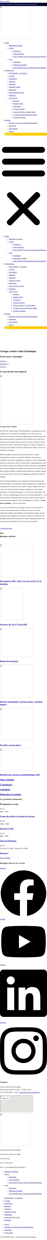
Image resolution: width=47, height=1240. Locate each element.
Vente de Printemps (8, 841)
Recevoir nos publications (19, 4)
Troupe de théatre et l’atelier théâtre (24, 112)
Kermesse (16, 101)
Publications (12, 90)
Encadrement (13, 79)
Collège (11, 48)
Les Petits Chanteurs (19, 117)
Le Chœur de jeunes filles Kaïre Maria (25, 115)
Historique (12, 81)
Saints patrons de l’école (16, 92)
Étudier (6, 43)
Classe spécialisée (18, 54)
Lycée (10, 59)
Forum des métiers (19, 109)
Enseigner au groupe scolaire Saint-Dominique (23, 123)
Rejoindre (7, 120)
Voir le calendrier (5, 858)
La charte (12, 76)
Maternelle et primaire (16, 45)
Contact (11, 131)
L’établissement (9, 70)
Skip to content (4, 1)
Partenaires (12, 95)
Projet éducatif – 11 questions (18, 73)
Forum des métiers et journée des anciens (17, 816)
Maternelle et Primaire (11, 1171)
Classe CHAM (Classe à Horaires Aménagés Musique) (29, 56)
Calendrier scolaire (14, 87)
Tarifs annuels (13, 128)
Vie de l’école (13, 98)
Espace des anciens (32, 4)
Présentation (17, 51)
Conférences (17, 106)
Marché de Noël (18, 104)
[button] (23, 185)
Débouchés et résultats (20, 65)
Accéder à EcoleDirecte (6, 4)
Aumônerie (12, 84)
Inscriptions (12, 126)
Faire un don (8, 134)
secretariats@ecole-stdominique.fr (29, 1092)
